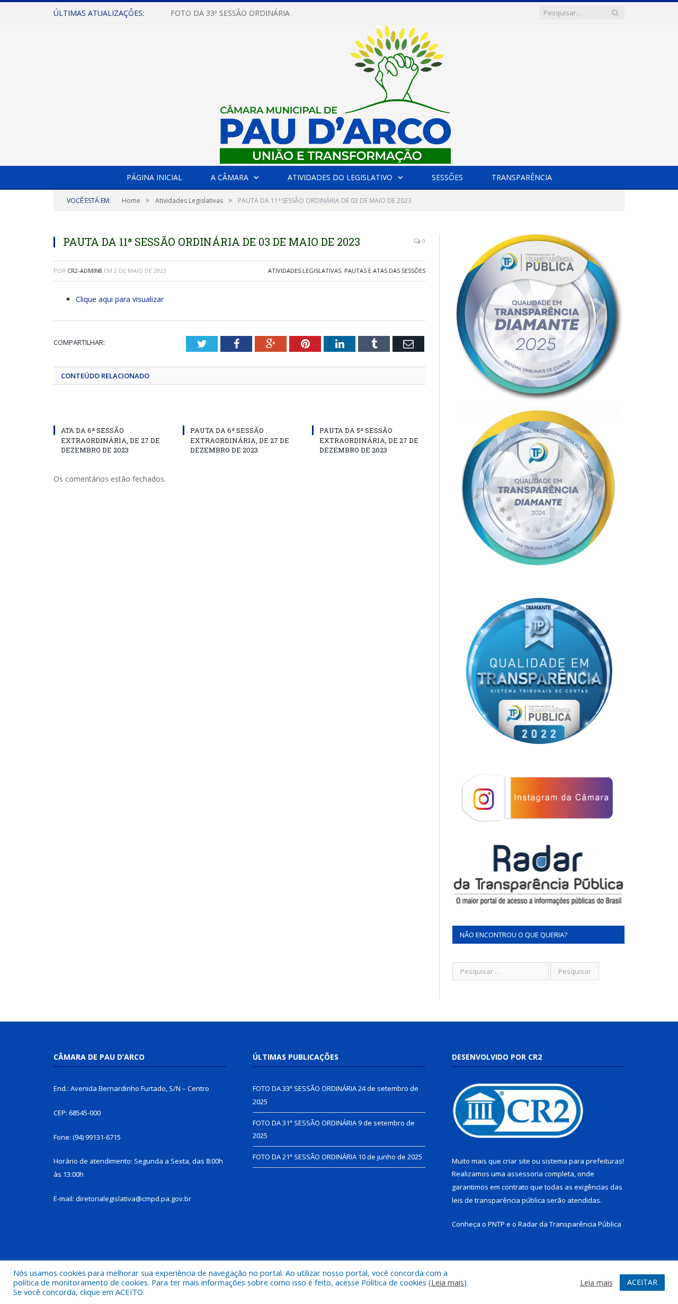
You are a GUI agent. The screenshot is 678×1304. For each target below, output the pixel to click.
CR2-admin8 (84, 270)
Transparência (522, 177)
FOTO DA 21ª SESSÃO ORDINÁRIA (304, 1156)
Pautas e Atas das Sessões (384, 270)
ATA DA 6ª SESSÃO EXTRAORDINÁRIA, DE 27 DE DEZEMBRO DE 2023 (110, 439)
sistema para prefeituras (582, 1161)
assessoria (525, 1173)
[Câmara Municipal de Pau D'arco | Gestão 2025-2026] (339, 92)
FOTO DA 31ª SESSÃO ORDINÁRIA (230, 13)
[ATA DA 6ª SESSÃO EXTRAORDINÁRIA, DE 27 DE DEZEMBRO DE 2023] (110, 411)
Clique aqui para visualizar (120, 299)
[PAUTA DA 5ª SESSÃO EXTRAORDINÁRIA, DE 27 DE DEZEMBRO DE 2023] (368, 411)
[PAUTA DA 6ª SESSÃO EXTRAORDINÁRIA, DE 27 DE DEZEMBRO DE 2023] (239, 411)
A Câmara (229, 177)
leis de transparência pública (498, 1200)
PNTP (496, 1224)
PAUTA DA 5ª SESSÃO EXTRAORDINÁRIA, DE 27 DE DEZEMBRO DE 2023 (368, 439)
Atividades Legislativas (304, 270)
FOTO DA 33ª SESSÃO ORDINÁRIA (304, 1088)
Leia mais (447, 1282)
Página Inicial (154, 177)
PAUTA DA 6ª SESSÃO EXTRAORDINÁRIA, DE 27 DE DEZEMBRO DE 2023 (239, 439)
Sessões (447, 177)
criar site (516, 1161)
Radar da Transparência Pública (569, 1224)
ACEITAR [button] (642, 1282)
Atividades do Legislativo (340, 177)
